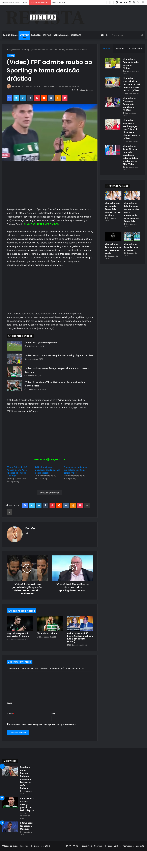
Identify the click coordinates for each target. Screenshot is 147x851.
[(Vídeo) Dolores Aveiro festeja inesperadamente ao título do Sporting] (14, 371)
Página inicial (10, 35)
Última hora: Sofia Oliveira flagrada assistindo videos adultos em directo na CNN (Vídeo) (130, 155)
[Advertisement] (50, 186)
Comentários (135, 48)
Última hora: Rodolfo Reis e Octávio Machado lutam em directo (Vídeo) (80, 637)
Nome (10, 703)
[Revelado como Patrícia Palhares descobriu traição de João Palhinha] (10, 771)
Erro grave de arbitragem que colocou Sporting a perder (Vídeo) (75, 470)
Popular (107, 48)
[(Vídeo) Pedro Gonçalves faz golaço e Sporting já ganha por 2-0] (14, 359)
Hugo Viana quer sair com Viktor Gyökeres (18, 634)
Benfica (47, 35)
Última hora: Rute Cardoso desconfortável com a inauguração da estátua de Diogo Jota (91, 2)
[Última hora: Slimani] (50, 623)
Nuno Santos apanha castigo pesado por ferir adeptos (27, 804)
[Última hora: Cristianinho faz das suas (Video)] (112, 63)
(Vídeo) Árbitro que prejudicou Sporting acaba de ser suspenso (47, 470)
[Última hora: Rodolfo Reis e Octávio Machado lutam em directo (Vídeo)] (80, 623)
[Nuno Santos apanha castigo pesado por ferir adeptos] (10, 802)
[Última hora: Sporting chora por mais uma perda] (113, 236)
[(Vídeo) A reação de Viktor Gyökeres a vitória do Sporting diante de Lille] (14, 385)
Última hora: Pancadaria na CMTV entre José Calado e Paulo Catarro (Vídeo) (131, 84)
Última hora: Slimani (47, 633)
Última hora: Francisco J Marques (26, 826)
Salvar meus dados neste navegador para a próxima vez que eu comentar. (43, 724)
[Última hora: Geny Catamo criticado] (132, 236)
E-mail (10, 714)
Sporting (24, 35)
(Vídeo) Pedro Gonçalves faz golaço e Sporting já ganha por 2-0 (59, 355)
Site (53, 714)
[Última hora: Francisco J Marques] (10, 827)
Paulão (14, 86)
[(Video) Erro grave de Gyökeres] (14, 346)
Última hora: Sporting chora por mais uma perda (113, 248)
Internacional (60, 35)
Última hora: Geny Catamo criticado (131, 247)
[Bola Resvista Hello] (45, 18)
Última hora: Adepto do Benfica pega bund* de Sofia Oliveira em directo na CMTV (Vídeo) (131, 129)
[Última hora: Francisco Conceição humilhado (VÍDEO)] (112, 102)
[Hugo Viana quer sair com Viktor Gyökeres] (20, 623)
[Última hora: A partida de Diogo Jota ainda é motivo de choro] (113, 195)
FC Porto (36, 35)
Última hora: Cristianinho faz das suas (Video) (131, 64)
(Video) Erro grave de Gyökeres (41, 342)
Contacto (75, 35)
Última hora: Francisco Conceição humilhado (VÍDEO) (129, 104)
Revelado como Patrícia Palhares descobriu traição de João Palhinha (25, 778)
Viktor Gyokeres (50, 492)
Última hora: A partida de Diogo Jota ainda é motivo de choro (113, 209)
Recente (120, 48)
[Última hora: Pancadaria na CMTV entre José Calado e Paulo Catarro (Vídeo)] (112, 82)
